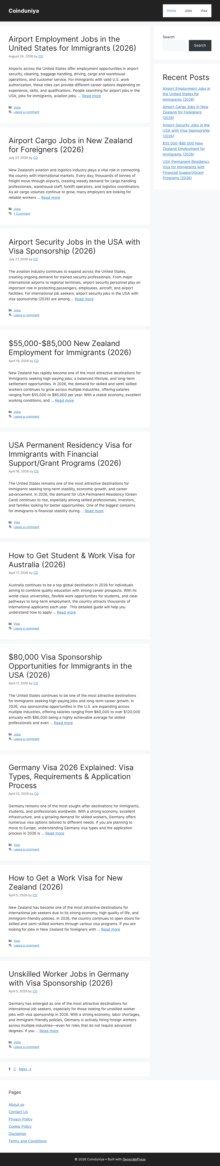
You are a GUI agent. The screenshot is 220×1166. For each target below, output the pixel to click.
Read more (91, 96)
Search (169, 37)
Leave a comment (26, 112)
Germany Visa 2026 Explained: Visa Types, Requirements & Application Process (71, 776)
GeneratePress (134, 1159)
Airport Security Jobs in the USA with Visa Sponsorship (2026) (74, 246)
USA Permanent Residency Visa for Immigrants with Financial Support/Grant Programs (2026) (70, 453)
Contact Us (18, 1112)
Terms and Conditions (28, 1141)
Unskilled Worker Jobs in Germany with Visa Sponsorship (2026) (69, 978)
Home (171, 11)
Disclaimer (17, 1134)
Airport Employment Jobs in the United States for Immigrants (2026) (72, 43)
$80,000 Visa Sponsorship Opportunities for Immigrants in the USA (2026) (70, 665)
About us (16, 1104)
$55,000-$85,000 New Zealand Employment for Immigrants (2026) (70, 348)
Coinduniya (24, 11)
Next (25, 1069)
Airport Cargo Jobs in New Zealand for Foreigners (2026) (71, 145)
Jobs (188, 11)
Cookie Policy (20, 1126)
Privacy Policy (20, 1119)
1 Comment (22, 213)
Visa (204, 11)
